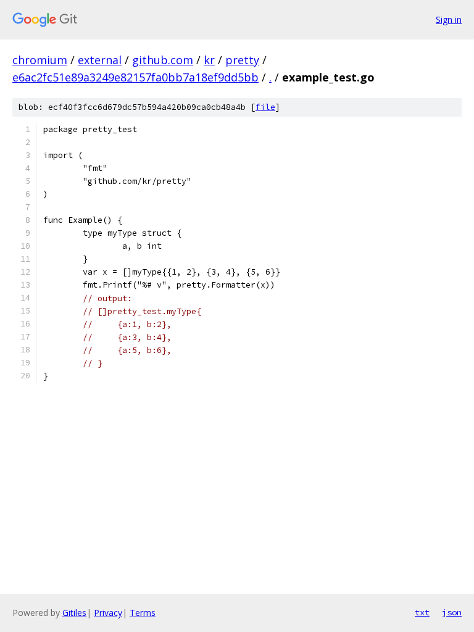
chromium (39, 59)
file (265, 107)
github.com (162, 59)
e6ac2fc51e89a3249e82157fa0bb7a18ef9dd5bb (135, 77)
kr (209, 59)
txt (422, 612)
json (452, 612)
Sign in (449, 19)
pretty (242, 59)
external (100, 59)
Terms (143, 612)
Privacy (108, 612)
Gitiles (74, 612)
